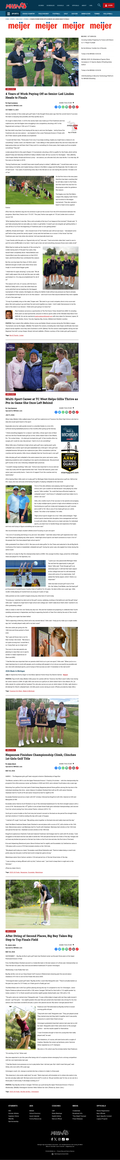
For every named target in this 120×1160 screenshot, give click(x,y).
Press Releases (78, 1119)
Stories (26, 19)
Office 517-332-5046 (51, 1146)
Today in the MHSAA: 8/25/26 (91, 54)
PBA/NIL (11, 1119)
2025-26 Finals (15, 872)
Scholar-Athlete (13, 1113)
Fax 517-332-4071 (60, 1146)
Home (7, 19)
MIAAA (31, 1111)
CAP (53, 1111)
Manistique (39, 872)
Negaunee (24, 872)
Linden (21, 335)
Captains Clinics (13, 1116)
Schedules (50, 5)
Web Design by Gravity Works (61, 1154)
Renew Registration (103, 1111)
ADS (31, 1106)
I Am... (91, 5)
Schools (60, 5)
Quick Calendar (34, 1116)
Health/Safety (56, 1116)
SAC (9, 1111)
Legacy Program (102, 1119)
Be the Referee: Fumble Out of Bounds (93, 48)
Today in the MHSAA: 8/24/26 (91, 70)
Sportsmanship (13, 1121)
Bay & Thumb (14, 335)
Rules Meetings (57, 1113)
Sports (12, 19)
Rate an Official (57, 1119)
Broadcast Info (77, 1113)
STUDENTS (12, 1106)
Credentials (76, 1111)
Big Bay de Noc (26, 1091)
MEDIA (75, 1106)
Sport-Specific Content (104, 1116)
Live (68, 5)
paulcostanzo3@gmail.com (43, 316)
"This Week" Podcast (79, 1116)
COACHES (56, 1106)
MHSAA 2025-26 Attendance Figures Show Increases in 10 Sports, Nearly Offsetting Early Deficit (96, 61)
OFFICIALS (101, 1106)
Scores (41, 5)
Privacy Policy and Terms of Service (65, 1151)
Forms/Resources (35, 1119)
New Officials (101, 1113)
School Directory (34, 1113)
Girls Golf (19, 19)
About (84, 5)
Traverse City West (16, 691)
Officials (75, 5)
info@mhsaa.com (70, 1146)
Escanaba (31, 872)
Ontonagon (35, 1091)
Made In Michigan (29, 691)
